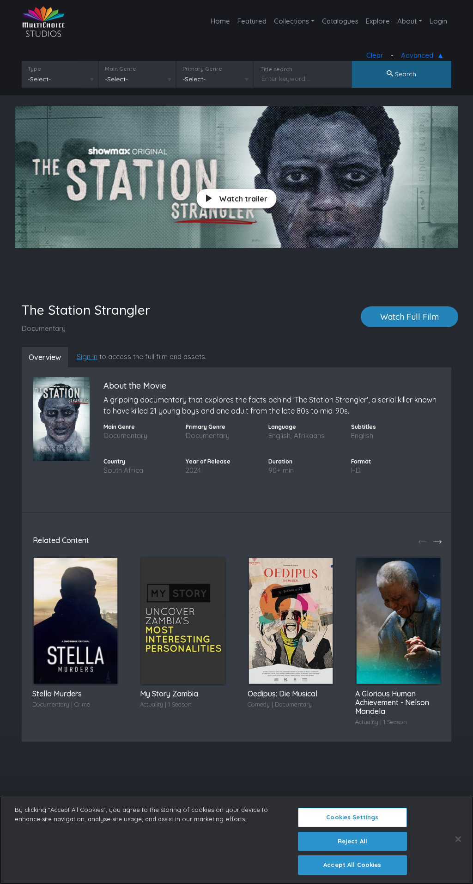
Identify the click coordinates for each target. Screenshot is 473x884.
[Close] (458, 839)
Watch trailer (243, 198)
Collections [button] (291, 21)
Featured (252, 21)
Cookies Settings (352, 817)
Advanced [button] (419, 55)
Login (438, 21)
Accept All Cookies (352, 864)
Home (220, 21)
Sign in (87, 356)
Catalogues (340, 21)
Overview (45, 357)
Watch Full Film (409, 316)
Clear (374, 55)
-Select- (39, 79)
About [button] (407, 21)
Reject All (352, 841)
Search (404, 74)
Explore (378, 21)
